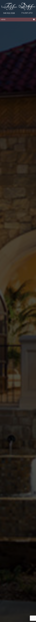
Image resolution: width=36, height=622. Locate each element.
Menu (3, 19)
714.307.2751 (27, 13)
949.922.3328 (9, 13)
